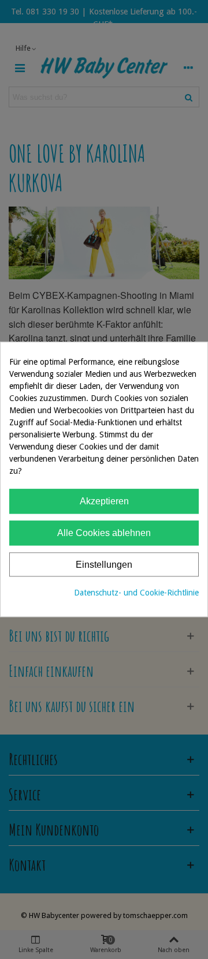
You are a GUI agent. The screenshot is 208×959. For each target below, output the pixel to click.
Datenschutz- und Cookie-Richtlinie (136, 593)
